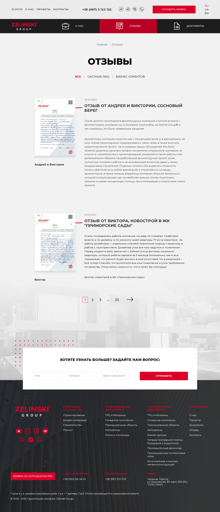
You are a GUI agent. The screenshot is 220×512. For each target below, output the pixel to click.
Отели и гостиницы (117, 435)
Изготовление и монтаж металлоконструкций (162, 463)
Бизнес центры (156, 435)
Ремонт (68, 430)
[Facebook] (36, 431)
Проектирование (74, 415)
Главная (102, 44)
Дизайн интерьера (74, 420)
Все (78, 76)
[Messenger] (121, 9)
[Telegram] (128, 9)
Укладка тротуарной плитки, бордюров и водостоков (165, 441)
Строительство (72, 425)
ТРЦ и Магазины (115, 415)
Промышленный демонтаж (164, 448)
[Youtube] (19, 431)
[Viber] (135, 9)
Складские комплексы (119, 420)
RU (207, 5)
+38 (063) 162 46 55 (74, 479)
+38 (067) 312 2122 (115, 479)
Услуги (17, 9)
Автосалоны (112, 430)
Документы (196, 425)
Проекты (44, 9)
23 (117, 300)
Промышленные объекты (121, 425)
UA (207, 9)
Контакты (61, 9)
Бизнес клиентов (130, 76)
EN (207, 13)
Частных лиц (98, 76)
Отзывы (117, 44)
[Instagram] (27, 431)
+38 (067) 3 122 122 (97, 9)
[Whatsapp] (141, 9)
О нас (29, 9)
